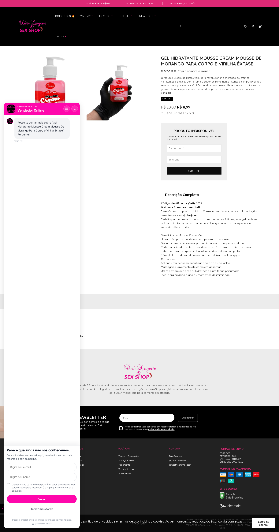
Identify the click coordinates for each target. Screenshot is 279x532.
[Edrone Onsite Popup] (139, 266)
